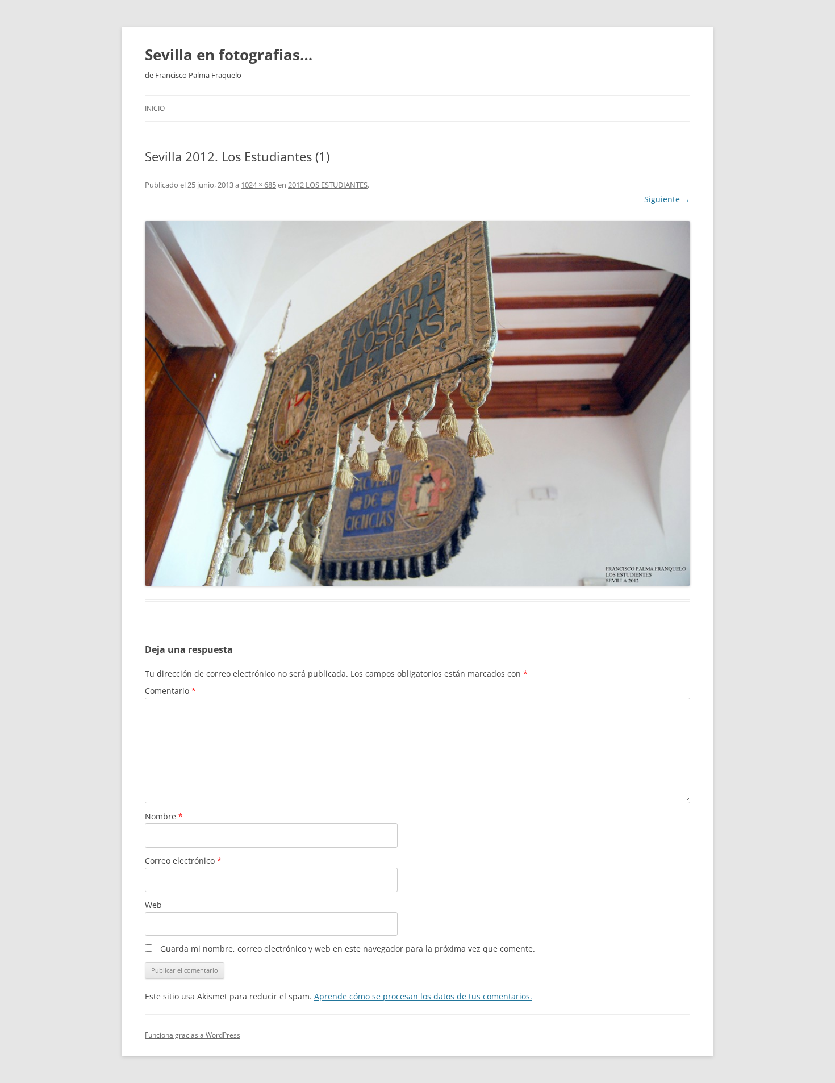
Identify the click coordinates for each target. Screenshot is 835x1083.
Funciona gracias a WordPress (192, 1035)
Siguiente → (667, 199)
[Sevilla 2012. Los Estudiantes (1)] (417, 403)
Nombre (164, 816)
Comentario (170, 690)
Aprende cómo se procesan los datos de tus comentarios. (423, 996)
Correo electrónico (183, 860)
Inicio (155, 108)
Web (153, 904)
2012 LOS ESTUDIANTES (328, 185)
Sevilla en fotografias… (228, 54)
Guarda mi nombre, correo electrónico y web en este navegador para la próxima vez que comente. (347, 948)
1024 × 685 (258, 185)
